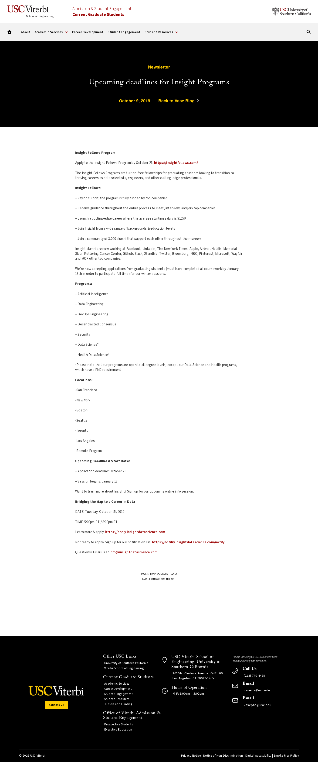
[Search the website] (308, 32)
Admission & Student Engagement (101, 11)
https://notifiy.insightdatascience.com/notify (188, 542)
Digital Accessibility (258, 756)
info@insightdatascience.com (133, 552)
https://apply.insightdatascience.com (135, 532)
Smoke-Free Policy (286, 756)
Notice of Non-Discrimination (223, 756)
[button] (9, 32)
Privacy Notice (191, 756)
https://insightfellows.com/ (176, 162)
